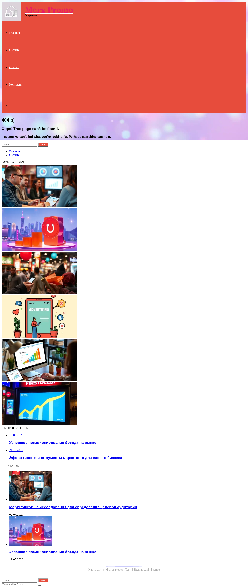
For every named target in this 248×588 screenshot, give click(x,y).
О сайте (14, 50)
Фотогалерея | (115, 569)
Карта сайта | (97, 569)
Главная (14, 32)
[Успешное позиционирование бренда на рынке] (118, 230)
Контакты (15, 84)
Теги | (129, 569)
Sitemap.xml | (142, 569)
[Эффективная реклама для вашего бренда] (118, 317)
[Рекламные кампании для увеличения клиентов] (118, 403)
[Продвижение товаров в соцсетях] (118, 273)
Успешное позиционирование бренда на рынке (52, 552)
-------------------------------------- (124, 566)
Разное (155, 569)
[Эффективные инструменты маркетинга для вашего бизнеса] (118, 360)
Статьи (14, 67)
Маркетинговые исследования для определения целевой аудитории (73, 507)
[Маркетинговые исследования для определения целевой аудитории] (118, 186)
